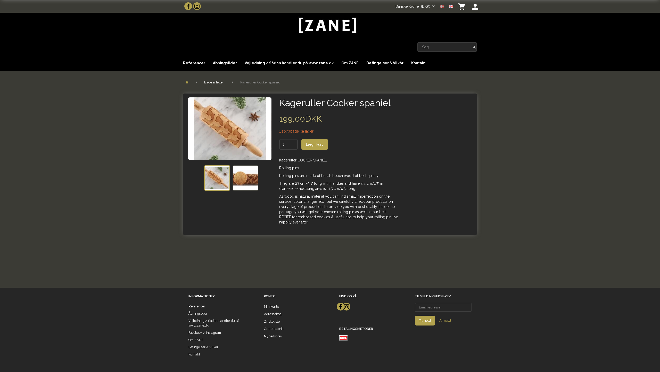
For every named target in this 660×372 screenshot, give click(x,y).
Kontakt (418, 63)
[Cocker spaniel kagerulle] (229, 128)
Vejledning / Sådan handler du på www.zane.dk (289, 63)
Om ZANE (350, 63)
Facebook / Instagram (204, 333)
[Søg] (474, 47)
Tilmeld (425, 320)
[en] (451, 6)
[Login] (475, 6)
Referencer (194, 63)
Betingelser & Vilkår (384, 63)
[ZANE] (327, 25)
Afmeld (445, 320)
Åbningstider (225, 63)
